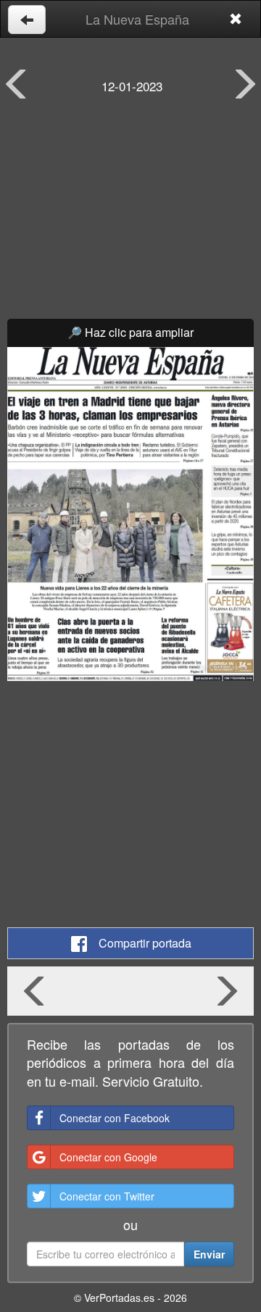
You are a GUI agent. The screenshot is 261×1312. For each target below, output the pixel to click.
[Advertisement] (130, 217)
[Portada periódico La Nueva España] (130, 514)
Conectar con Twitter (106, 1196)
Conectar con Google (108, 1157)
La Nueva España (137, 18)
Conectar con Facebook (114, 1118)
